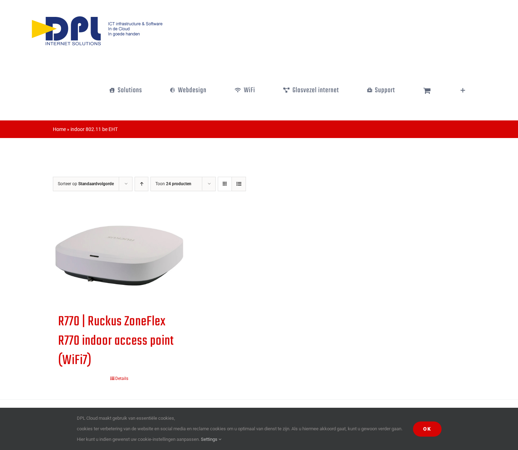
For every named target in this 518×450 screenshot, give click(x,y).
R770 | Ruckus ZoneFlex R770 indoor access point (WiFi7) (116, 341)
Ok (427, 429)
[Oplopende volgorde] (141, 184)
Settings (209, 439)
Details (121, 378)
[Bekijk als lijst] (239, 184)
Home (59, 129)
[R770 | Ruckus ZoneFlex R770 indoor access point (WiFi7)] (119, 255)
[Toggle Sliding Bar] (463, 90)
